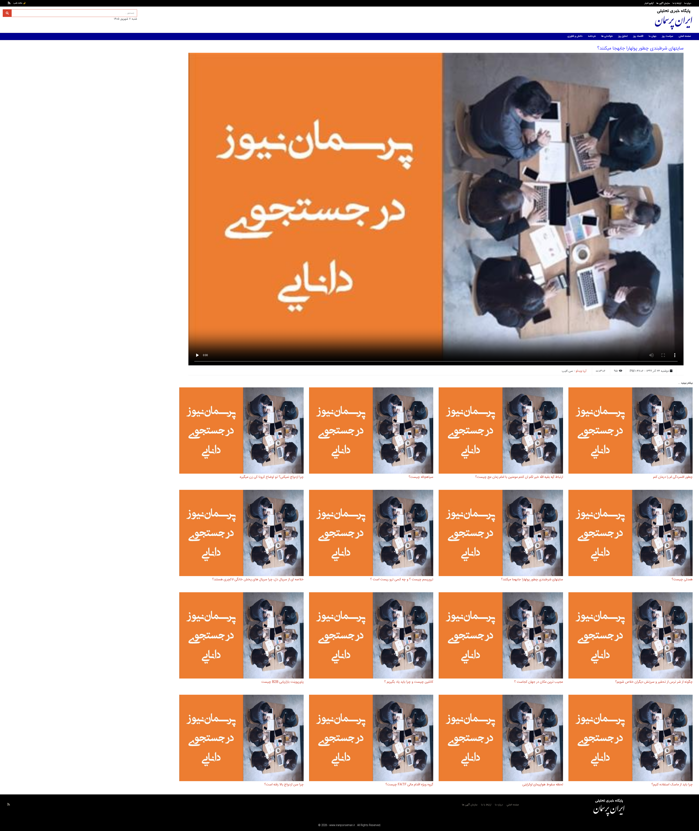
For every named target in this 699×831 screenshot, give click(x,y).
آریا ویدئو (581, 371)
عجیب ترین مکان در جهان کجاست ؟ (538, 682)
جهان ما (652, 36)
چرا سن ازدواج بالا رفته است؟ (284, 784)
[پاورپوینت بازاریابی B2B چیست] (241, 636)
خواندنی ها (607, 36)
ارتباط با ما (677, 3)
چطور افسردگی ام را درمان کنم (673, 477)
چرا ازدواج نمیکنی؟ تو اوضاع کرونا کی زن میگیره (272, 477)
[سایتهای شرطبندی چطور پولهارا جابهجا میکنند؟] (501, 533)
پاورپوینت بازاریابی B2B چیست (282, 682)
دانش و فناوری (574, 36)
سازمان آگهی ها (663, 3)
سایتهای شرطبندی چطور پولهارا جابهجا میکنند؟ (532, 579)
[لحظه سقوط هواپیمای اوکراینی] (501, 738)
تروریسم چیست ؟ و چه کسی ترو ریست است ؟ (401, 579)
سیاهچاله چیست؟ (421, 477)
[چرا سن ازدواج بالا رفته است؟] (241, 738)
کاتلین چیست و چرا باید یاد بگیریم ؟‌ (408, 682)
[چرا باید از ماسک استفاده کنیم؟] (630, 738)
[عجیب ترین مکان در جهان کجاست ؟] (501, 636)
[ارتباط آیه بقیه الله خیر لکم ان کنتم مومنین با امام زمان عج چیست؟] (501, 431)
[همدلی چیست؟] (630, 533)
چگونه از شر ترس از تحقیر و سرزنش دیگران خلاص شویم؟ (654, 682)
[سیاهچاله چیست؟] (371, 431)
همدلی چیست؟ (682, 579)
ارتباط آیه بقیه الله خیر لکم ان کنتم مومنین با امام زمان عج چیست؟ (519, 477)
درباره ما (687, 3)
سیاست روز (667, 36)
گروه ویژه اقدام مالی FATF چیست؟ (409, 784)
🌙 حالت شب (19, 3)
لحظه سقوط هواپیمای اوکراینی (542, 784)
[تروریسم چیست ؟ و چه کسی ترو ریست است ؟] (371, 533)
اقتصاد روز (638, 36)
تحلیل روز (623, 36)
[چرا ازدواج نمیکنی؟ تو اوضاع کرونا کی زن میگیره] (241, 431)
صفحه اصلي (513, 805)
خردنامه (592, 36)
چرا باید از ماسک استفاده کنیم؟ (672, 784)
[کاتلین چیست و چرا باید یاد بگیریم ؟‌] (371, 636)
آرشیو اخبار (649, 3)
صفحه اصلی (685, 36)
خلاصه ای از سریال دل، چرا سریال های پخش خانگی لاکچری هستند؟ (258, 579)
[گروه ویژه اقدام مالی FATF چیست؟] (371, 738)
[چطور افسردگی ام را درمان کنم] (630, 431)
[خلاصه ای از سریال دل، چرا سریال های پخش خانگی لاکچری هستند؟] (241, 533)
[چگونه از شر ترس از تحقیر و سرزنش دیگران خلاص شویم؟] (630, 636)
